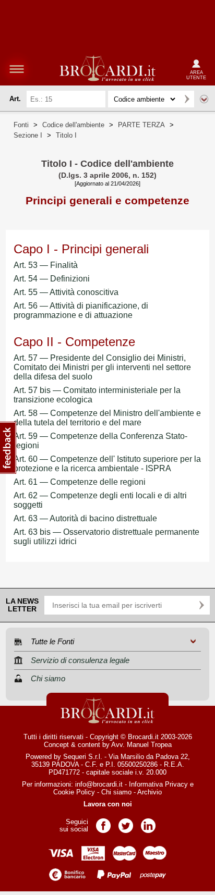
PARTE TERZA (141, 125)
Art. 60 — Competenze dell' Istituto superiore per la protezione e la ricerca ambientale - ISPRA (107, 464)
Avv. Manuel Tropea (141, 745)
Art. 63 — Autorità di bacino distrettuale (85, 518)
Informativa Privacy (158, 784)
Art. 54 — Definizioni (52, 278)
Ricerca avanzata (204, 99)
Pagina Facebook (103, 822)
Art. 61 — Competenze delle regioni (80, 481)
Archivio (149, 792)
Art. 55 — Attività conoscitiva (66, 292)
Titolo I (66, 135)
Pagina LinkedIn (148, 822)
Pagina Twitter (125, 822)
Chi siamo (116, 792)
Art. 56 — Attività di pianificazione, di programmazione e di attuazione (81, 310)
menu (16, 68)
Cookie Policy (74, 792)
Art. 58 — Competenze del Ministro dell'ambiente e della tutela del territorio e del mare (107, 418)
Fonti (21, 125)
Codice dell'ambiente (73, 125)
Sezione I (28, 135)
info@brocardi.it (99, 784)
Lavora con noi (107, 804)
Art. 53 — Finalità (46, 265)
